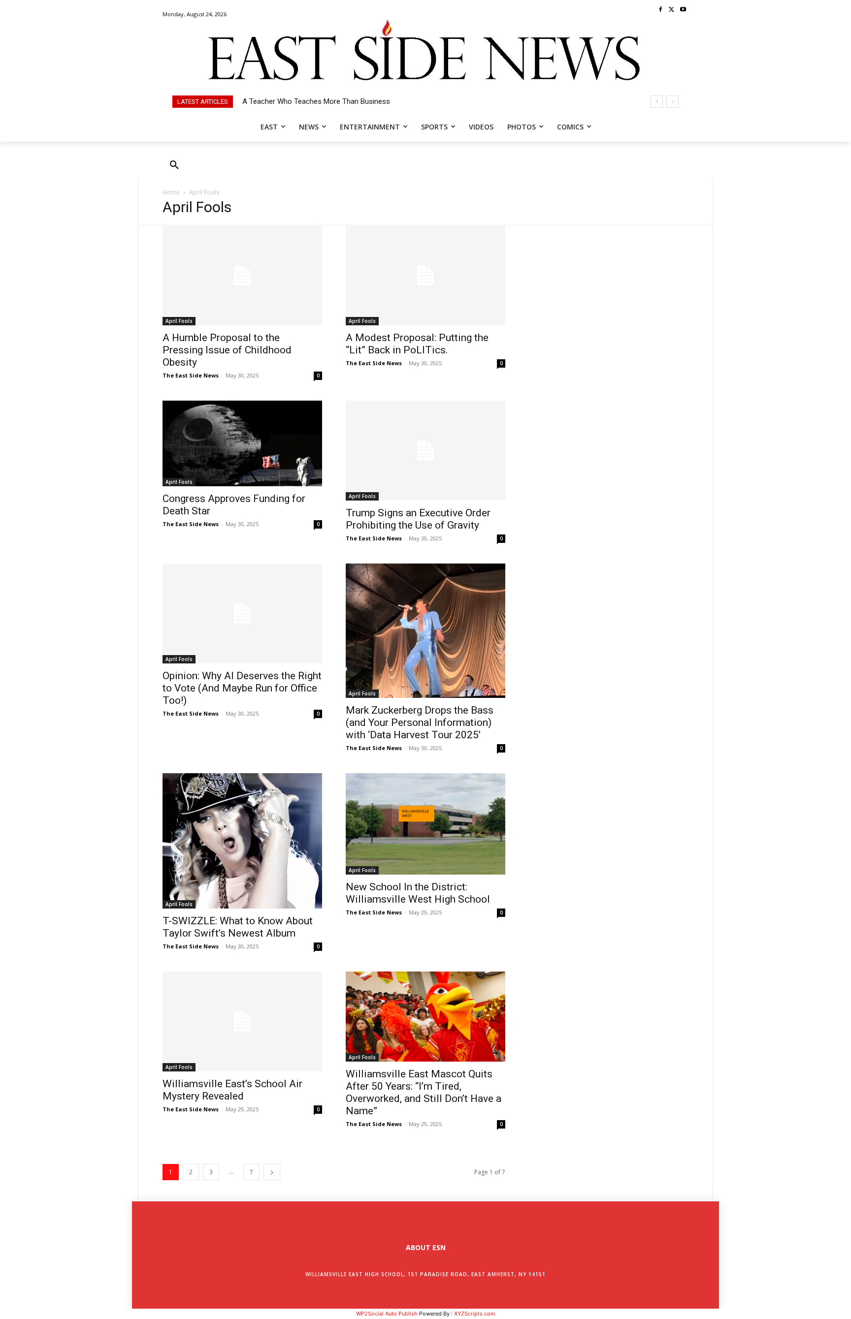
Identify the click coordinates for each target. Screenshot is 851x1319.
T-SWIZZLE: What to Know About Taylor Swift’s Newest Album (238, 927)
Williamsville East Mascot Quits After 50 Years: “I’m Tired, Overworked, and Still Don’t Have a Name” (423, 1092)
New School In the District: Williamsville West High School (418, 893)
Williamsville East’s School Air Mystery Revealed (232, 1090)
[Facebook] (660, 10)
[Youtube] (682, 10)
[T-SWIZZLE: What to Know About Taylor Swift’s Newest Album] (242, 841)
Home (171, 192)
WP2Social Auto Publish (387, 1313)
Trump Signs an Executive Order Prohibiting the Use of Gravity (418, 519)
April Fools (179, 320)
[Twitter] (671, 10)
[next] (672, 101)
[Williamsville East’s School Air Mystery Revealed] (242, 1021)
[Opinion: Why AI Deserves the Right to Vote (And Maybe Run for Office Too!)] (242, 613)
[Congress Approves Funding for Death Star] (242, 443)
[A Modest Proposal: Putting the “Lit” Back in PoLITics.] (425, 276)
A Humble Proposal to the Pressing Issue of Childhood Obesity (227, 350)
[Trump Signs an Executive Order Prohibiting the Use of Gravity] (425, 451)
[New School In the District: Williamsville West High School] (425, 824)
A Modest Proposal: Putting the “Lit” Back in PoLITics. (417, 344)
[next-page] (271, 1172)
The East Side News (191, 375)
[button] (174, 165)
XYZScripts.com (474, 1313)
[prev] (657, 101)
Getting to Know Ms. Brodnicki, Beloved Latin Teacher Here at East (352, 101)
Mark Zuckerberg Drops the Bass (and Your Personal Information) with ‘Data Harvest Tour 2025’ (419, 722)
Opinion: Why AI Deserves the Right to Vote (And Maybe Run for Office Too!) (242, 688)
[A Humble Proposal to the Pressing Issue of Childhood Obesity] (242, 276)
